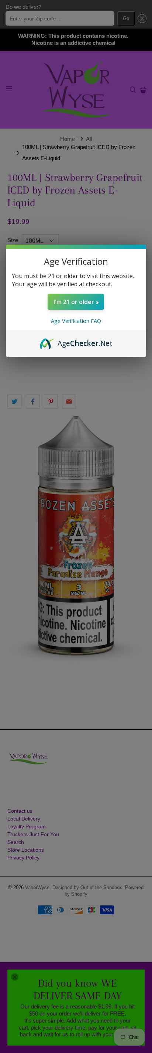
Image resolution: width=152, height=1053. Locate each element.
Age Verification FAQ (76, 320)
